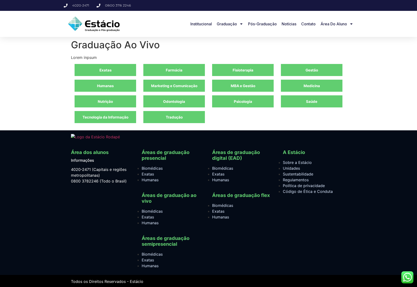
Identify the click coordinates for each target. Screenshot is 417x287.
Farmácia (174, 70)
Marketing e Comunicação (174, 86)
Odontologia (174, 101)
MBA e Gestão (243, 86)
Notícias (289, 23)
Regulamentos (296, 179)
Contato (308, 23)
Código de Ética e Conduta (308, 191)
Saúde (311, 101)
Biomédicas (152, 168)
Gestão (312, 70)
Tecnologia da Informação (105, 117)
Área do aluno (333, 23)
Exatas (105, 70)
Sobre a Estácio (297, 162)
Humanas (105, 86)
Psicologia (243, 101)
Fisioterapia (243, 70)
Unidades (291, 168)
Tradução (174, 117)
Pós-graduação (262, 23)
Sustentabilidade (298, 174)
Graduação (227, 23)
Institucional (201, 23)
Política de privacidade (304, 185)
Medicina (312, 86)
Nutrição (105, 101)
